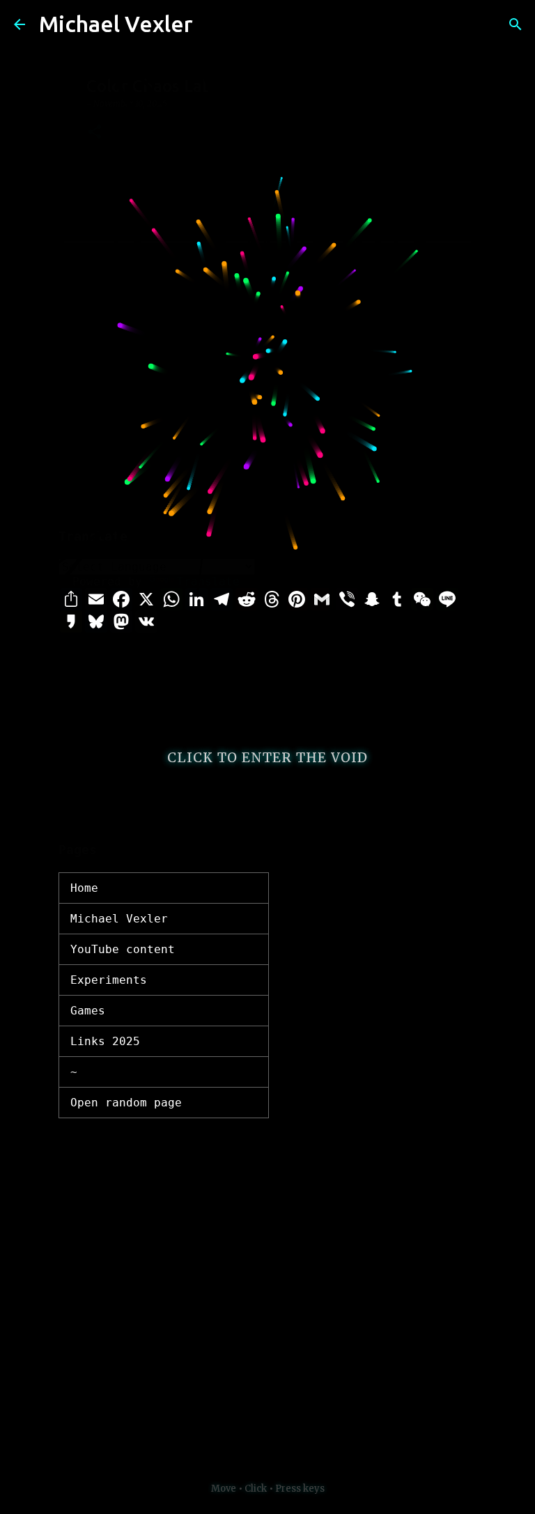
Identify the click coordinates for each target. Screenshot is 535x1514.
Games (87, 1010)
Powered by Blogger (276, 1424)
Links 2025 (105, 1041)
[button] (94, 132)
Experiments (108, 980)
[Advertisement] (267, 405)
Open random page (126, 1102)
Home (84, 888)
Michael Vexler (116, 23)
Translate (208, 581)
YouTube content (122, 949)
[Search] (212, 24)
